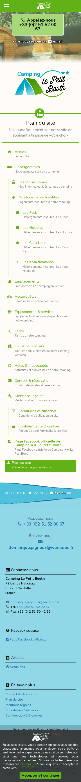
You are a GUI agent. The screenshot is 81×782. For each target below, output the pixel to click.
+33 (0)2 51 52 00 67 (43, 524)
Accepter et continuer (40, 775)
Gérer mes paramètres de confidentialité (40, 729)
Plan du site (14, 699)
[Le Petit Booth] (40, 81)
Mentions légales (18, 705)
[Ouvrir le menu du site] (6, 6)
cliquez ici (28, 764)
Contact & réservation (21, 694)
